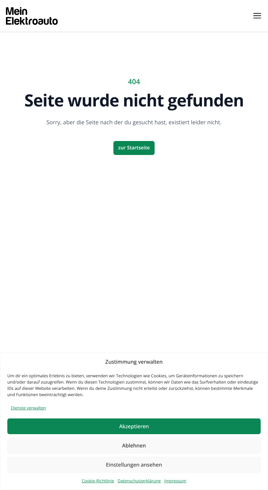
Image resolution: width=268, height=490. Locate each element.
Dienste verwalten (28, 408)
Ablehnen (134, 445)
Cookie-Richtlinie (98, 481)
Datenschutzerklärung (139, 481)
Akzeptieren (134, 426)
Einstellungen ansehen (134, 464)
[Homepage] (32, 16)
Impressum (175, 481)
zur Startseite (134, 147)
